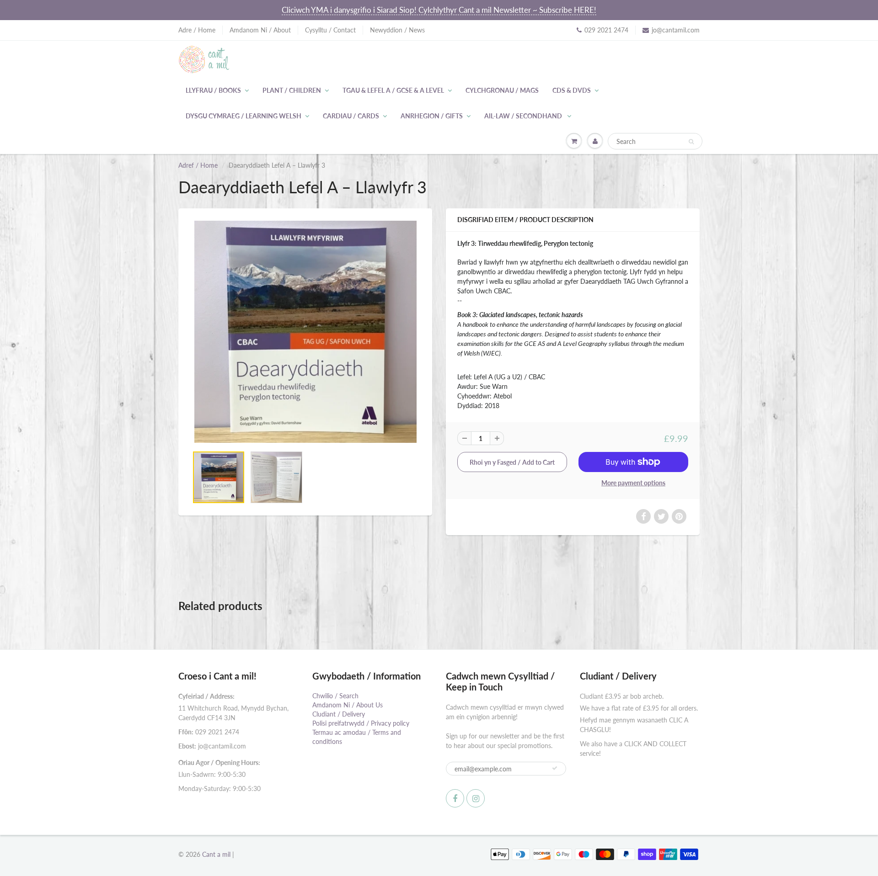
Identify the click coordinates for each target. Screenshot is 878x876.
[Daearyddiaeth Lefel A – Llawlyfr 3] (305, 332)
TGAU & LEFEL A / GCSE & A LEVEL (393, 90)
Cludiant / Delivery (338, 714)
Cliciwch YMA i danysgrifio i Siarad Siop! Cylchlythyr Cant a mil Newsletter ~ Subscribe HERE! (439, 10)
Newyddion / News (397, 30)
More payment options (633, 483)
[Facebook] (455, 798)
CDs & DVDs (571, 90)
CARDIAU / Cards (351, 116)
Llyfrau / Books (213, 90)
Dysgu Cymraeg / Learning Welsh (243, 116)
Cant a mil (216, 854)
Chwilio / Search (335, 696)
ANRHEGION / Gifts (432, 116)
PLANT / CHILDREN (291, 90)
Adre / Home (196, 30)
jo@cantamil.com (676, 30)
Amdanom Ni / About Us (347, 705)
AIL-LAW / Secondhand (523, 116)
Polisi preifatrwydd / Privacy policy (360, 723)
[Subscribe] (554, 768)
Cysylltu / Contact (330, 30)
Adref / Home (198, 165)
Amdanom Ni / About (260, 30)
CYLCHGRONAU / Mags (502, 90)
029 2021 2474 (606, 30)
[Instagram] (475, 798)
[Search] (691, 141)
